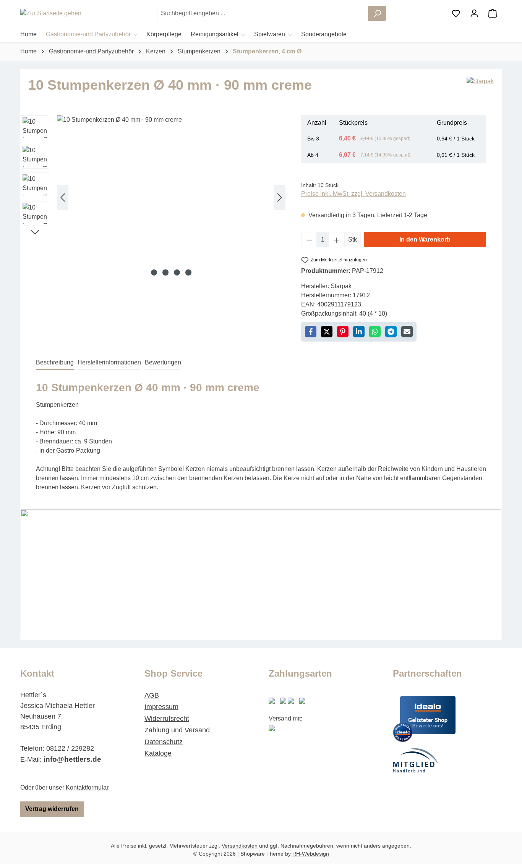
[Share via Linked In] (359, 331)
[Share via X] (326, 331)
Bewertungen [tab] (163, 362)
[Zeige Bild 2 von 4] (165, 272)
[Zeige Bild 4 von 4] (188, 272)
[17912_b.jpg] (171, 197)
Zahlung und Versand (177, 730)
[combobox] (262, 13)
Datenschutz (163, 742)
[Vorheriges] (62, 197)
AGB (151, 695)
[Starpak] (480, 88)
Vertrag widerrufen (52, 809)
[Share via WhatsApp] (375, 331)
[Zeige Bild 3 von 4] (177, 272)
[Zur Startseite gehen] (58, 13)
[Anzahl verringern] (309, 239)
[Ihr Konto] (474, 13)
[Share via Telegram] (391, 331)
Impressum (161, 707)
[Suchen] (377, 13)
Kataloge (158, 753)
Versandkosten (240, 846)
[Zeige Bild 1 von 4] (154, 272)
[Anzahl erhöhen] (337, 239)
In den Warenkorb (425, 239)
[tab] (55, 363)
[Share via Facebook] (310, 331)
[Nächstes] (279, 197)
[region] (153, 197)
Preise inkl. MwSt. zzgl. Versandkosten (353, 193)
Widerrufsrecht (166, 718)
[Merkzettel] (456, 13)
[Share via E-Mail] (407, 331)
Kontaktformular (87, 787)
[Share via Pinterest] (343, 331)
